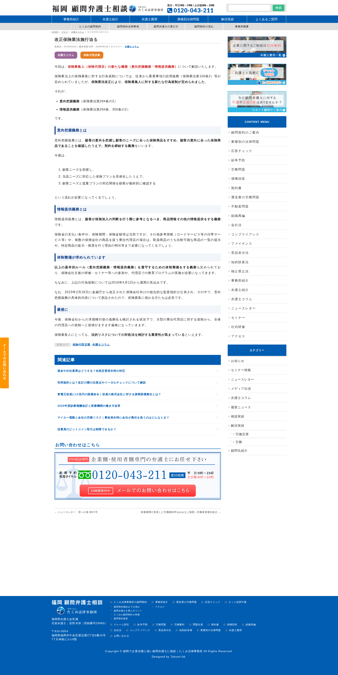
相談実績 (237, 416)
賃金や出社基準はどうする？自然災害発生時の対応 (91, 370)
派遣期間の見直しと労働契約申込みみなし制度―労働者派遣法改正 (181, 512)
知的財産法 (240, 262)
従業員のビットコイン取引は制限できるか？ (87, 429)
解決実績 (237, 425)
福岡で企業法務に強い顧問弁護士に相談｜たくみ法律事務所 (163, 651)
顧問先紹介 (239, 450)
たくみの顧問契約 (90, 26)
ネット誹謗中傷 (237, 602)
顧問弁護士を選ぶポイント (128, 610)
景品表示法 (240, 252)
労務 (239, 442)
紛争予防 (238, 160)
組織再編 (238, 215)
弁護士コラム (132, 46)
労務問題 (238, 169)
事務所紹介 (240, 280)
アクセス (238, 336)
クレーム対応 (121, 624)
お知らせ (237, 361)
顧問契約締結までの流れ (127, 607)
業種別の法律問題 (245, 141)
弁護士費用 (235, 630)
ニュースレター (243, 308)
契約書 (236, 188)
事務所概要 (242, 26)
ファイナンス (241, 243)
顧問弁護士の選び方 (166, 26)
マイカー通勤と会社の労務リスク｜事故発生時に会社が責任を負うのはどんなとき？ (114, 417)
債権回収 (238, 178)
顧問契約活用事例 (128, 26)
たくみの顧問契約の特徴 (127, 614)
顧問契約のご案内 (245, 132)
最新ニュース (241, 407)
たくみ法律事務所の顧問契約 (130, 602)
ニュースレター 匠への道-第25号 (76, 512)
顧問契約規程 (121, 618)
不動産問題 (240, 206)
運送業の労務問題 (245, 197)
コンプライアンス (245, 234)
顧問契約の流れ (204, 26)
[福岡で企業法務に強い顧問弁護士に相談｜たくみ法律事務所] (107, 8)
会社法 (236, 225)
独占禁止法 (240, 271)
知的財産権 (185, 630)
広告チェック (241, 151)
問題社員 (198, 624)
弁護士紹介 (240, 290)
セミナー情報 (241, 370)
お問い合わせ (121, 636)
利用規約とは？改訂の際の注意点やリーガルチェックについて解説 (102, 382)
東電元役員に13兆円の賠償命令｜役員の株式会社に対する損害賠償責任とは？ (109, 394)
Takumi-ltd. (178, 656)
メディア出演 (241, 388)
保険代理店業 (92, 55)
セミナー (238, 317)
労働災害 (242, 434)
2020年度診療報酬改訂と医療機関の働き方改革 (89, 405)
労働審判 (179, 624)
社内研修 (238, 327)
